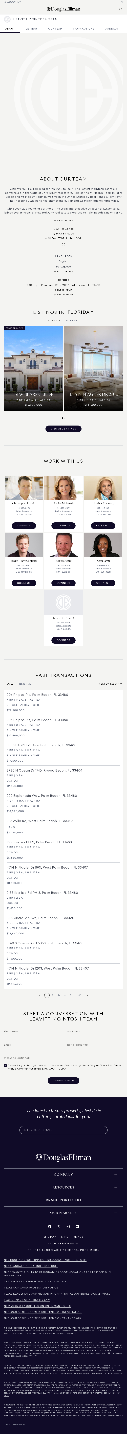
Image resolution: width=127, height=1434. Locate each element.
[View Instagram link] (68, 1227)
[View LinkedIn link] (77, 1227)
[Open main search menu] (121, 9)
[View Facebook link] (50, 1227)
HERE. (6, 1396)
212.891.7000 (47, 1342)
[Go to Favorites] (121, 2)
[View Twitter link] (59, 1227)
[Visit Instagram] (63, 245)
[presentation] (63, 372)
